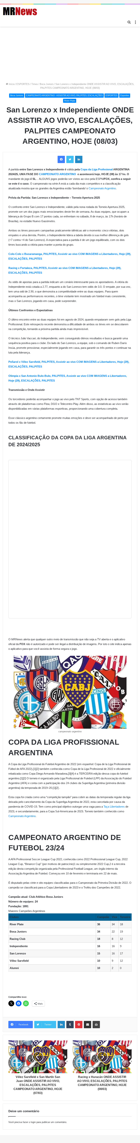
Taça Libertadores (114, 806)
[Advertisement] (70, 53)
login (33, 1122)
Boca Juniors (47, 84)
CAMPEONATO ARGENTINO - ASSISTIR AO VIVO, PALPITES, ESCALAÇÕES (64, 95)
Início (11, 84)
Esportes (124, 95)
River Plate (69, 100)
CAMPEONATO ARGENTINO (57, 174)
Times (34, 84)
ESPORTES (23, 84)
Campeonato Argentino (102, 188)
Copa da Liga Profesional (97, 169)
